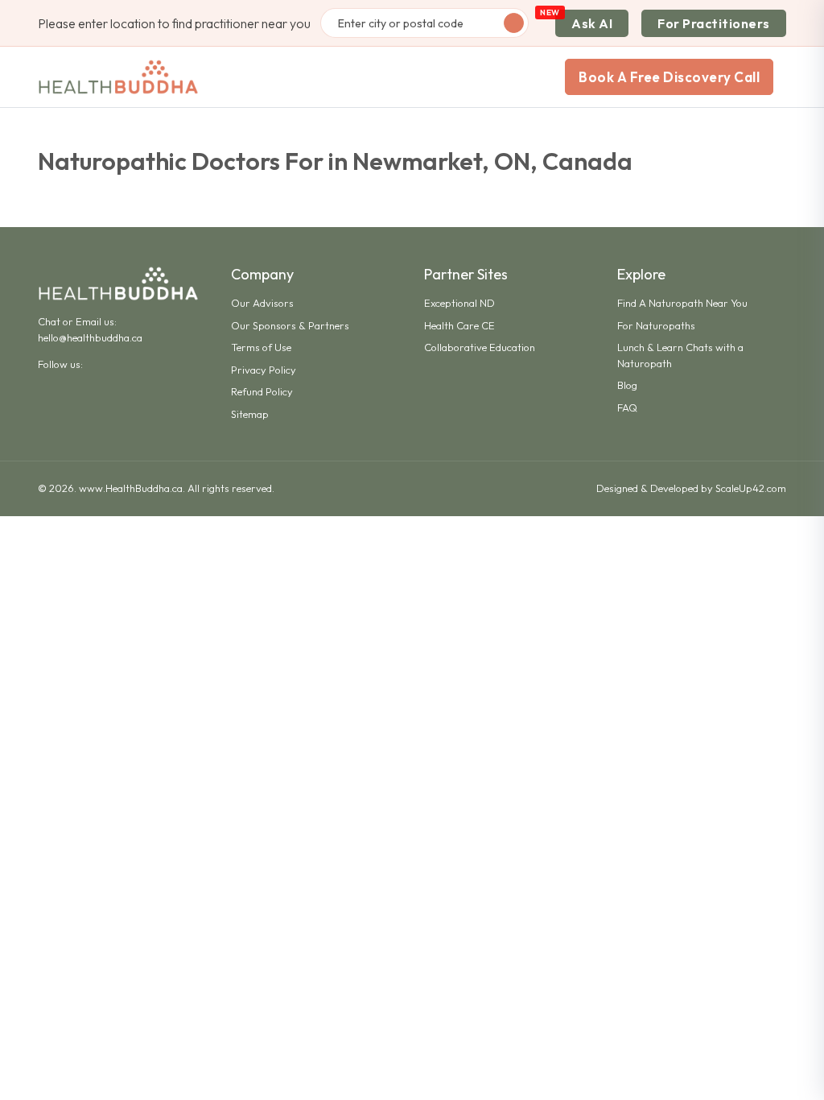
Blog (627, 384)
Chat (49, 321)
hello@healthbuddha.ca (90, 337)
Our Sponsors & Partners (290, 325)
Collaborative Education (479, 347)
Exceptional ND (459, 302)
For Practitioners (713, 23)
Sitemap (250, 413)
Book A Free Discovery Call (669, 76)
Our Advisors (262, 302)
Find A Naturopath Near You (682, 302)
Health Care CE (459, 325)
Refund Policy (262, 391)
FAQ (627, 407)
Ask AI (591, 23)
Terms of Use (261, 347)
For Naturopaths (656, 325)
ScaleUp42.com (750, 488)
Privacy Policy (263, 369)
